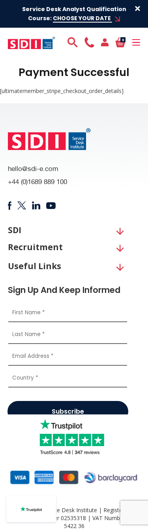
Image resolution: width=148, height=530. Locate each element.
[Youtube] (51, 205)
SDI (14, 230)
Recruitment (35, 247)
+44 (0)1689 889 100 (37, 182)
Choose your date (82, 18)
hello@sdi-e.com (33, 169)
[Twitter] (21, 205)
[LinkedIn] (36, 205)
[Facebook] (9, 205)
